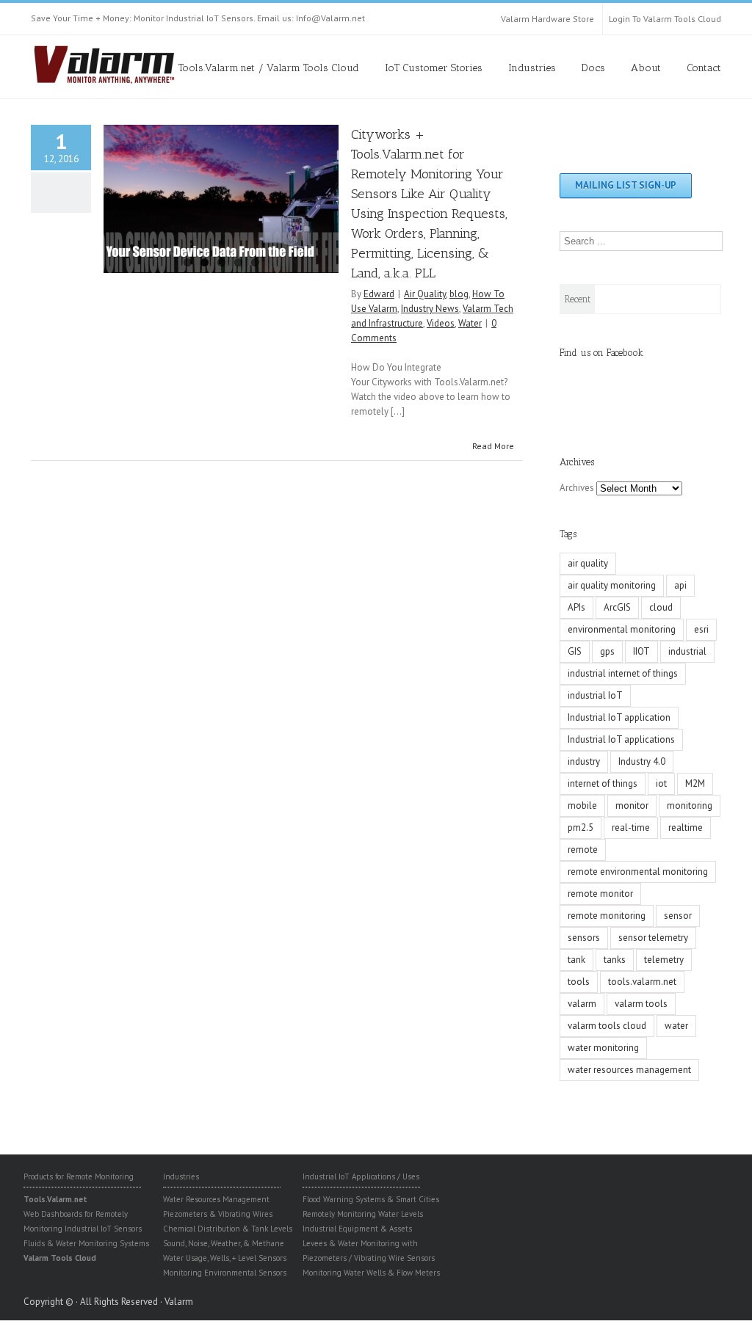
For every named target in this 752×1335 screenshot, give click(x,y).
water (676, 1025)
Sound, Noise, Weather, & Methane (223, 1243)
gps (607, 651)
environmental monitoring (622, 629)
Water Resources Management (216, 1199)
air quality (588, 563)
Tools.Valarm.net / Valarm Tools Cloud (268, 68)
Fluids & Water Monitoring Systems (86, 1243)
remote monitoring (607, 915)
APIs (576, 607)
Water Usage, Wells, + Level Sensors (224, 1258)
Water (470, 323)
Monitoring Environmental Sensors (224, 1272)
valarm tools (641, 1003)
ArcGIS (617, 607)
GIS (575, 651)
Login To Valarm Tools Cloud (665, 18)
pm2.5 (580, 827)
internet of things (602, 783)
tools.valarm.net (642, 981)
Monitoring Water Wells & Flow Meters (371, 1272)
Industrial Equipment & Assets (357, 1228)
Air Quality (425, 294)
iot (661, 783)
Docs (593, 68)
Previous (115, 195)
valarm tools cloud (607, 1025)
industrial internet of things (623, 673)
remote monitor (600, 893)
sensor (678, 915)
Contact (704, 68)
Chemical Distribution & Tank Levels (227, 1228)
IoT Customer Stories (433, 68)
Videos (441, 323)
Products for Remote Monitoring (79, 1176)
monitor (631, 805)
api (680, 585)
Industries (532, 68)
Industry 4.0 (641, 761)
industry (584, 761)
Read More (493, 445)
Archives (577, 487)
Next (328, 195)
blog (459, 294)
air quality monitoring (612, 585)
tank (576, 959)
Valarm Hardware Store (547, 18)
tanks (615, 959)
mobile (582, 805)
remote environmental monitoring (638, 871)
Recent (577, 299)
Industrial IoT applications (621, 739)
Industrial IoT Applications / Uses (361, 1176)
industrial (687, 651)
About (646, 68)
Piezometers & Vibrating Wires (217, 1214)
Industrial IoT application (619, 717)
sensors (584, 937)
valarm (582, 1003)
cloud (661, 607)
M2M (695, 783)
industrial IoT (595, 695)
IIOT (641, 651)
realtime (685, 827)
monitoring (689, 805)
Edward (379, 294)
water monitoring (603, 1047)
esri (701, 629)
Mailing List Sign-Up (625, 185)
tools (579, 981)
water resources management (629, 1069)
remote (583, 849)
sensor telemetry (653, 937)
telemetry (664, 959)
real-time (631, 827)
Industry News (430, 308)
